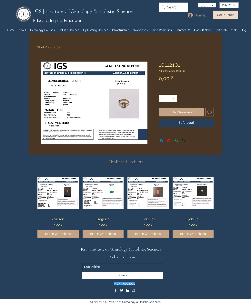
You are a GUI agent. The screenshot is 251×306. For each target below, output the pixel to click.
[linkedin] (127, 290)
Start (40, 47)
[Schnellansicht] (58, 193)
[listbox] (229, 5)
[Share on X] (183, 140)
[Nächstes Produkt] (219, 193)
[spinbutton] (167, 98)
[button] (229, 5)
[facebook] (116, 290)
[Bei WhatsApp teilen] (176, 140)
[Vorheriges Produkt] (31, 193)
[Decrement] (161, 98)
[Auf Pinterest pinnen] (168, 140)
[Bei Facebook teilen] (161, 140)
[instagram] (133, 290)
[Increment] (173, 98)
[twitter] (122, 290)
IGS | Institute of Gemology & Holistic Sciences (83, 11)
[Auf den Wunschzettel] (210, 112)
